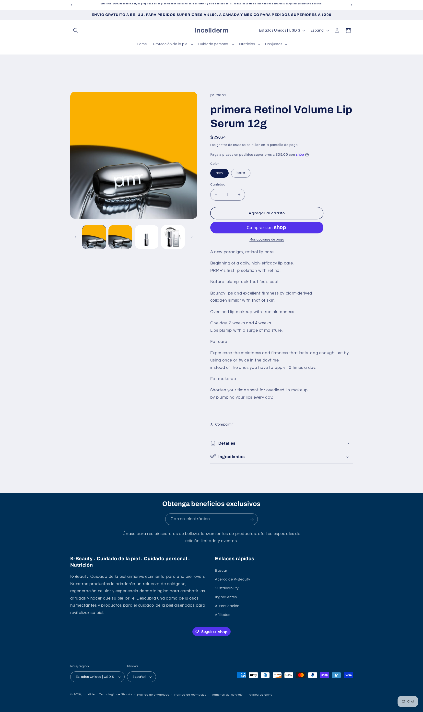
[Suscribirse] (252, 519)
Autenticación (227, 606)
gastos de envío (229, 145)
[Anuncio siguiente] (351, 5)
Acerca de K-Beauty (232, 579)
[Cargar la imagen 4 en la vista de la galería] (173, 237)
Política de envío (260, 694)
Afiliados (222, 615)
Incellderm (90, 694)
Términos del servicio (227, 694)
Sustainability (227, 588)
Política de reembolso (190, 694)
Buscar (221, 570)
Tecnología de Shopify (115, 694)
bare (240, 173)
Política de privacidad (153, 694)
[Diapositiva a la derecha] (192, 237)
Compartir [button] (224, 424)
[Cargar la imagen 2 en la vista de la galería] (120, 237)
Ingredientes (226, 597)
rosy (219, 173)
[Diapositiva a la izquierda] (75, 237)
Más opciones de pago (266, 239)
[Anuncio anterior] (71, 5)
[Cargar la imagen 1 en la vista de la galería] (94, 237)
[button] (76, 30)
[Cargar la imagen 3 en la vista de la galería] (147, 237)
